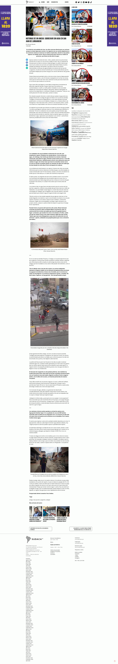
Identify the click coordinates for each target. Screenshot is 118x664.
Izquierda (88, 126)
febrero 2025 (29, 586)
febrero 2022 (29, 637)
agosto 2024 (28, 594)
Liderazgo (82, 128)
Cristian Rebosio (77, 26)
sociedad (79, 138)
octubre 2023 (29, 609)
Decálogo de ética (54, 2)
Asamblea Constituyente (77, 111)
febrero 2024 (29, 603)
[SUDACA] (30, 2)
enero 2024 (28, 604)
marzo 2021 (28, 653)
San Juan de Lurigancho (39, 500)
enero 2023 (28, 622)
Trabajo (84, 138)
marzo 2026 (28, 567)
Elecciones (83, 118)
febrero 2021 (29, 655)
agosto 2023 (28, 611)
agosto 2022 (28, 629)
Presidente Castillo (77, 136)
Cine (89, 111)
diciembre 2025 (29, 571)
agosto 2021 (28, 646)
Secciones (43, 2)
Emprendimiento (75, 122)
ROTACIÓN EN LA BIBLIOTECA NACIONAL (79, 24)
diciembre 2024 (29, 588)
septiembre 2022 (29, 627)
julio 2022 (28, 630)
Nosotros (52, 553)
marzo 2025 (28, 584)
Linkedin (77, 556)
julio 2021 (28, 647)
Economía (74, 118)
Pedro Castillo (78, 132)
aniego (31, 500)
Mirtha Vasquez (75, 130)
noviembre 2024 (29, 590)
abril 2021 (28, 652)
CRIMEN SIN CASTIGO (76, 44)
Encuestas (85, 122)
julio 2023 (28, 613)
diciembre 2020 (29, 658)
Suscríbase (52, 554)
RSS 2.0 (79, 560)
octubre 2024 (29, 591)
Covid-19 (85, 115)
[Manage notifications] (115, 661)
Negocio (83, 130)
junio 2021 (28, 649)
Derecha (79, 117)
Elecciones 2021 (77, 120)
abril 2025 (28, 583)
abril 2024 (28, 600)
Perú (86, 132)
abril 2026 (28, 565)
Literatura (88, 128)
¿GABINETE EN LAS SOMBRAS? (78, 63)
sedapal (48, 500)
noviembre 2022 (29, 624)
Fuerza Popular (83, 124)
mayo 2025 (28, 581)
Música (80, 130)
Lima (85, 128)
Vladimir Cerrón (76, 140)
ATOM (82, 560)
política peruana (82, 134)
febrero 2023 (29, 620)
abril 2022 (28, 635)
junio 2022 (28, 632)
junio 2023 (28, 614)
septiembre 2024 (29, 593)
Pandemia (87, 130)
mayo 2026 (28, 564)
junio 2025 (28, 580)
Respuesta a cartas (79, 549)
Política (76, 134)
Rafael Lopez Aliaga (87, 136)
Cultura (88, 115)
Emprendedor (85, 120)
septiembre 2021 (29, 645)
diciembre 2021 (29, 640)
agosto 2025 (28, 577)
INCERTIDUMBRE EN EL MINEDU (78, 103)
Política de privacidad (55, 550)
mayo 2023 (28, 616)
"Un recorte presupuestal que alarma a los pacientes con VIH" (49, 519)
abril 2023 (28, 617)
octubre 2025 (29, 574)
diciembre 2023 (29, 606)
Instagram (77, 558)
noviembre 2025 (29, 573)
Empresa (81, 122)
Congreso (75, 113)
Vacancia (88, 138)
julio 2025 (28, 578)
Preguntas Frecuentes (55, 551)
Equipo (48, 2)
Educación (78, 118)
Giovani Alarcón (31, 44)
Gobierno (75, 126)
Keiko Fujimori (76, 128)
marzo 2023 (28, 619)
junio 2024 (28, 597)
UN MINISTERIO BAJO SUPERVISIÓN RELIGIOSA (81, 83)
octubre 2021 (29, 643)
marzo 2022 (28, 636)
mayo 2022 (28, 633)
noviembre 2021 (29, 642)
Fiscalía (78, 124)
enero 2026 (28, 570)
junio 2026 (28, 563)
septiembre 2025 (29, 576)
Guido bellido (82, 126)
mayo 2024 (28, 599)
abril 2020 (28, 660)
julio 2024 (28, 596)
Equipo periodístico (55, 544)
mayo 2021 (28, 650)
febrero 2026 (29, 568)
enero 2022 (28, 639)
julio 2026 (28, 561)
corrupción (80, 115)
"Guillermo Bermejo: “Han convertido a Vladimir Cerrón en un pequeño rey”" (35, 519)
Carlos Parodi (85, 111)
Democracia (74, 117)
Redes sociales (74, 138)
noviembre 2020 (29, 659)
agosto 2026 (28, 560)
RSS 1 (76, 560)
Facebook (77, 553)
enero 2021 (28, 656)
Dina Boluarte (85, 117)
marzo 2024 (28, 601)
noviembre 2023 (29, 607)
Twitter (76, 555)
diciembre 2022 (29, 623)
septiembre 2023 (29, 610)
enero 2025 (28, 587)
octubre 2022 (29, 626)
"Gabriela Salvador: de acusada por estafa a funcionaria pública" (62, 519)
